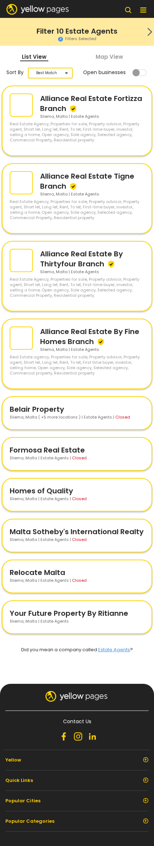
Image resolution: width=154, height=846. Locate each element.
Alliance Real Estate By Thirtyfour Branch (81, 259)
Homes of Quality (41, 491)
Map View (109, 57)
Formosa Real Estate (47, 450)
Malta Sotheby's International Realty (77, 532)
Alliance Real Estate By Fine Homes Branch (89, 337)
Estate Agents (114, 649)
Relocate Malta (37, 572)
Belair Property (37, 409)
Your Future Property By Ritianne (69, 613)
